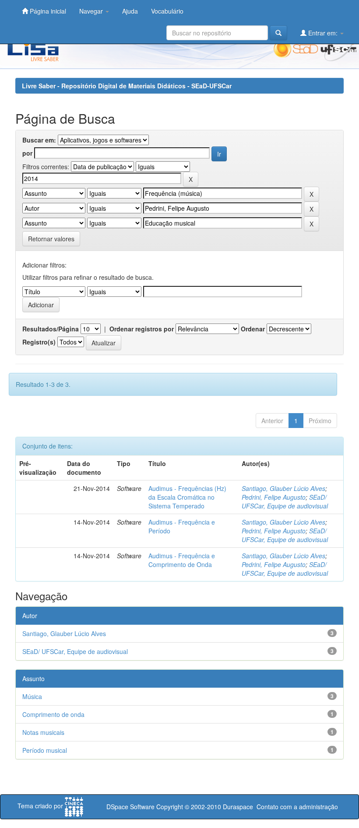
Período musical (44, 750)
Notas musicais (43, 732)
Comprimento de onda (53, 714)
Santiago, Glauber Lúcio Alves (283, 488)
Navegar (92, 11)
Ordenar (253, 328)
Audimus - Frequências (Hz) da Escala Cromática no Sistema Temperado (187, 497)
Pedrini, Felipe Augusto (274, 497)
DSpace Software (130, 806)
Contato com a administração (297, 806)
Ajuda (130, 11)
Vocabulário (167, 11)
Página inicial (47, 11)
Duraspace (238, 806)
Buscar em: (39, 140)
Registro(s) (39, 341)
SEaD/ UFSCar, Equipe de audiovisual (285, 501)
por (27, 153)
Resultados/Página (50, 328)
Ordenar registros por (141, 328)
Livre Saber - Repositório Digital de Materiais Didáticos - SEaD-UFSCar (127, 85)
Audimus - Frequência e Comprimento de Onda (181, 560)
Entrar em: (322, 32)
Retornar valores (51, 238)
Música (32, 696)
